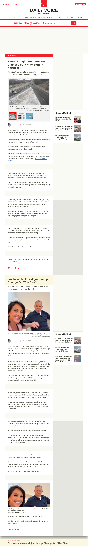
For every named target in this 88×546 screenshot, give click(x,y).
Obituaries (59, 17)
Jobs (72, 17)
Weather (50, 17)
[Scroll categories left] (10, 17)
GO (74, 23)
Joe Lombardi (15, 125)
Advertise (80, 17)
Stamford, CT (14, 55)
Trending (41, 17)
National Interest (30, 17)
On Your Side (16, 17)
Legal (67, 17)
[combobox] (10, 4)
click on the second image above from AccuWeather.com (27, 178)
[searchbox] (12, 4)
